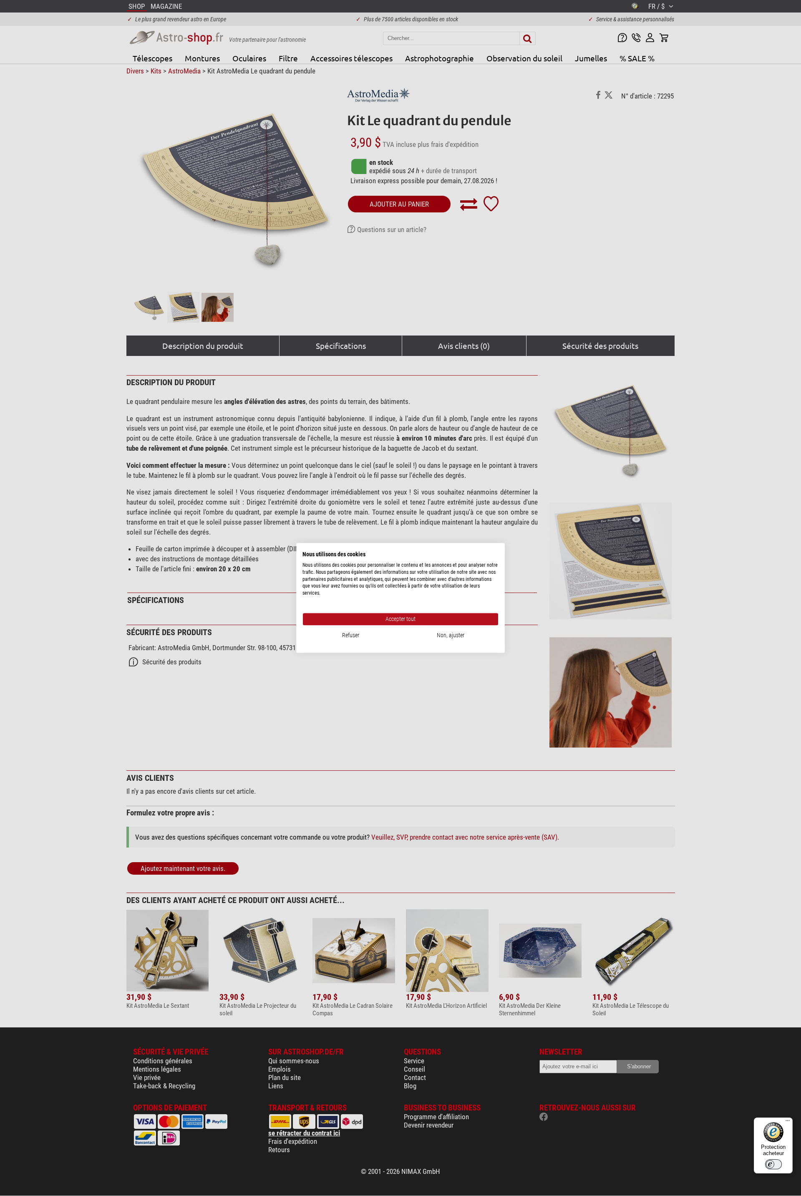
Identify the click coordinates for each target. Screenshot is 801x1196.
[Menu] (788, 1123)
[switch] (773, 1164)
